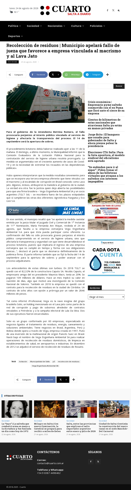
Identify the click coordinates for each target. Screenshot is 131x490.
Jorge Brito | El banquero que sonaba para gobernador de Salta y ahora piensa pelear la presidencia (104, 140)
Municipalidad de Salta (40, 362)
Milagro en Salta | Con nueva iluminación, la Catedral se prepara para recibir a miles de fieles (48, 427)
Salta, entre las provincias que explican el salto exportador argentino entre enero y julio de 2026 (81, 427)
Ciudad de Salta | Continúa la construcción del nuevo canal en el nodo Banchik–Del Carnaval (113, 427)
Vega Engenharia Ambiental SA (45, 366)
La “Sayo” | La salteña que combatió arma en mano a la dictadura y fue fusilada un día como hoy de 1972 (16, 427)
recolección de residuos (68, 362)
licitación (23, 362)
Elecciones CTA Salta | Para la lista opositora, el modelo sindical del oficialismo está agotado (106, 156)
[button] (118, 10)
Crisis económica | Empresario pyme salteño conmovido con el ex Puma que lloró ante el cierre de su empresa (106, 107)
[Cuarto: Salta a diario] (65, 10)
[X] (113, 10)
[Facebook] (107, 10)
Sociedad (12, 62)
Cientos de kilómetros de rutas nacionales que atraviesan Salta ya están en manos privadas (105, 124)
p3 (54, 362)
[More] (107, 74)
